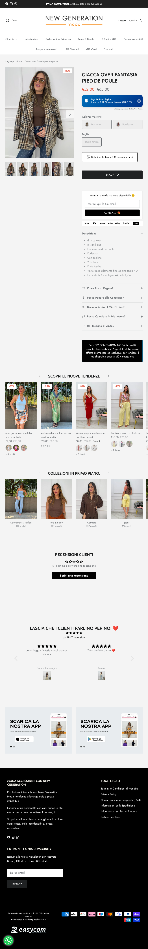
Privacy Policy (109, 794)
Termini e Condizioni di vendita (119, 789)
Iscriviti (17, 884)
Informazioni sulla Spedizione (118, 806)
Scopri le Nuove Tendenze (74, 376)
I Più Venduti (71, 49)
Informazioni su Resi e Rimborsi (119, 811)
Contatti (108, 49)
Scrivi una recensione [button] (74, 575)
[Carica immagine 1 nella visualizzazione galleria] (39, 112)
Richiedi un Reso (110, 817)
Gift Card (91, 49)
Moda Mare (31, 39)
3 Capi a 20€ (109, 39)
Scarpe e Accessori (46, 49)
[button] (112, 101)
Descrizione (89, 234)
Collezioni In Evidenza (58, 39)
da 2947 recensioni (74, 637)
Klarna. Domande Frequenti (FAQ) (121, 800)
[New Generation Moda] (74, 20)
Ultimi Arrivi (11, 39)
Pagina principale (13, 61)
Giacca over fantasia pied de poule (41, 61)
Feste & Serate (86, 39)
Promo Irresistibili (133, 39)
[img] (74, 633)
